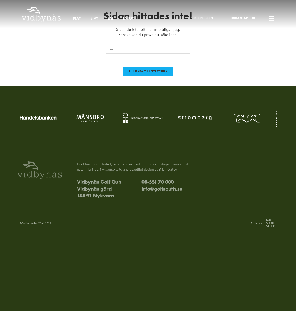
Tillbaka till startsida (148, 71)
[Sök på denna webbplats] (148, 49)
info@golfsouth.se (161, 188)
